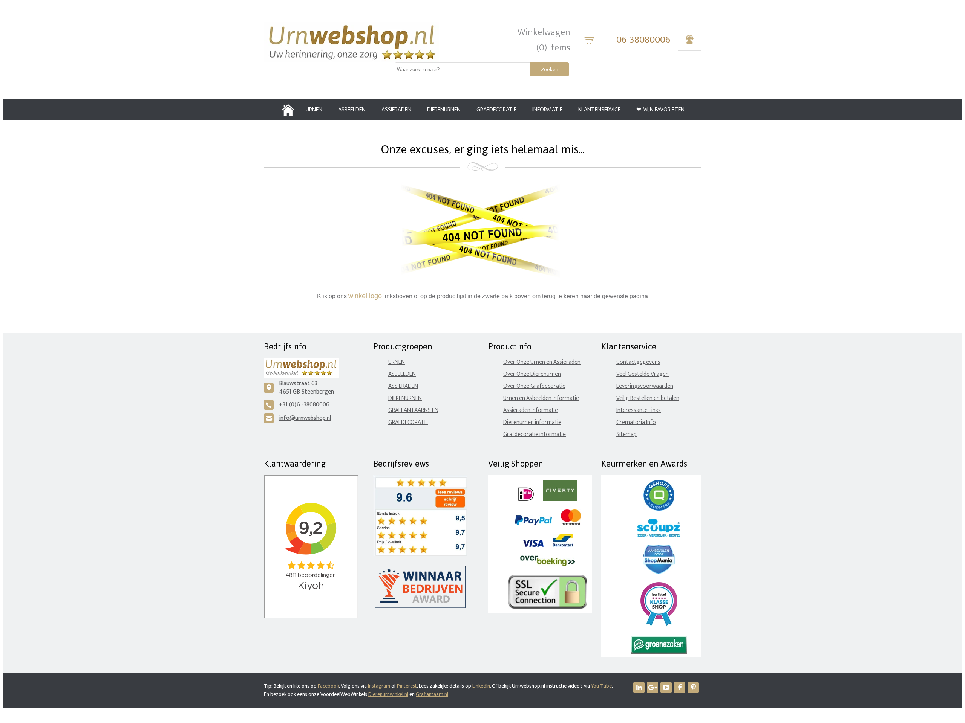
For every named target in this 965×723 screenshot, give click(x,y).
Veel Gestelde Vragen (642, 374)
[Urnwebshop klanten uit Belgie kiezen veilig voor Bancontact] (563, 545)
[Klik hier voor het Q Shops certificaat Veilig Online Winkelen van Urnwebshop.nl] (658, 509)
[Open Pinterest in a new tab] (693, 687)
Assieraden (403, 386)
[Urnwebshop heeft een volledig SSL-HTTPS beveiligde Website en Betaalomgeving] (547, 607)
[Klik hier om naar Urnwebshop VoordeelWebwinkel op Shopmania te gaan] (659, 572)
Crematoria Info (636, 422)
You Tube (601, 686)
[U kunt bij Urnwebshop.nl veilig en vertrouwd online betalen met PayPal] (533, 523)
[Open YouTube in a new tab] (666, 687)
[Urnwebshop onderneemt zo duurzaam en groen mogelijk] (659, 652)
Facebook (328, 686)
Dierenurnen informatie (532, 422)
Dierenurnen (405, 398)
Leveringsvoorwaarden (644, 386)
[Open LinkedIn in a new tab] (639, 687)
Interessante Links (638, 410)
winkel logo (365, 296)
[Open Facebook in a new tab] (679, 687)
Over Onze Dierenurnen (532, 374)
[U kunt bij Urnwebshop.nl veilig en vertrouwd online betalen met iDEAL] (526, 499)
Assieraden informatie (530, 410)
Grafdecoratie (408, 422)
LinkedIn (481, 686)
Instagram (379, 686)
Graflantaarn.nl (432, 694)
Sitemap (626, 434)
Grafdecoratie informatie (534, 434)
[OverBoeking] (547, 565)
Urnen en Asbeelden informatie (541, 398)
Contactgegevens (638, 362)
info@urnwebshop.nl (305, 418)
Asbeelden (402, 374)
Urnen (396, 362)
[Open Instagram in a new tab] (652, 687)
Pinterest (407, 686)
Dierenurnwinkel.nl (388, 694)
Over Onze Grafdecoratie (534, 386)
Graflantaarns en (413, 410)
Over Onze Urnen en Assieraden (542, 362)
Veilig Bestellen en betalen (647, 398)
